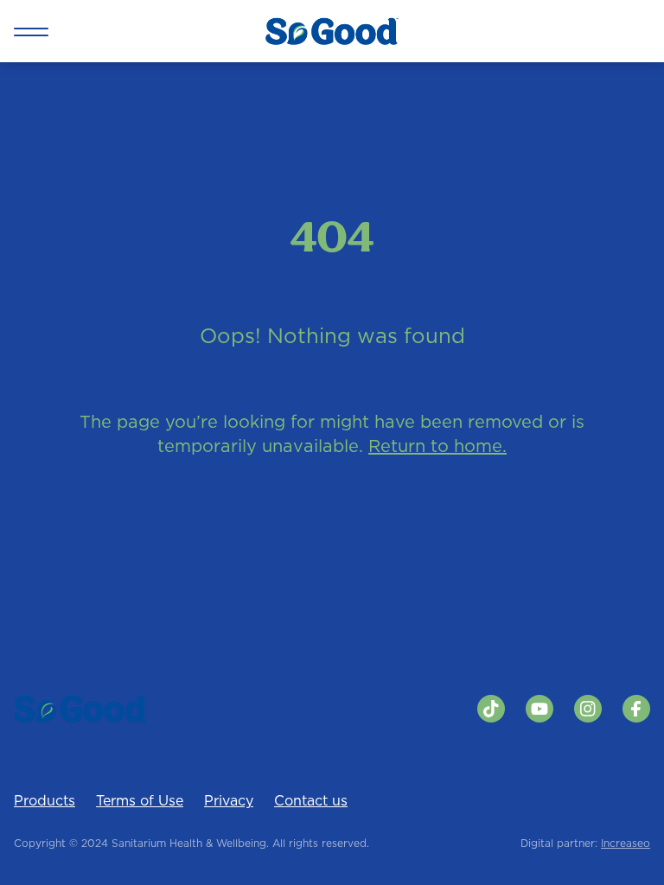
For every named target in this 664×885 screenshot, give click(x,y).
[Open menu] (31, 31)
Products (44, 800)
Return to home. (437, 446)
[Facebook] (636, 708)
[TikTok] (491, 708)
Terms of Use (139, 800)
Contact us (311, 800)
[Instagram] (588, 708)
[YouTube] (539, 708)
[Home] (332, 31)
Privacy (228, 800)
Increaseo (625, 843)
